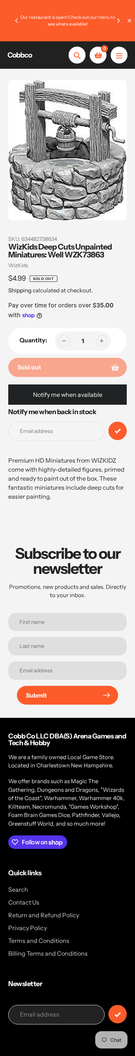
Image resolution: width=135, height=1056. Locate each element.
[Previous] (17, 20)
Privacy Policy (27, 928)
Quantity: (33, 340)
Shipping (20, 290)
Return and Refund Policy (43, 915)
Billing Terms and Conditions (48, 953)
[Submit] (117, 1014)
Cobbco (20, 55)
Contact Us (23, 902)
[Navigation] (119, 55)
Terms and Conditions (38, 940)
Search (18, 889)
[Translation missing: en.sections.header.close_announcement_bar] (129, 20)
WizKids (18, 265)
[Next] (118, 20)
